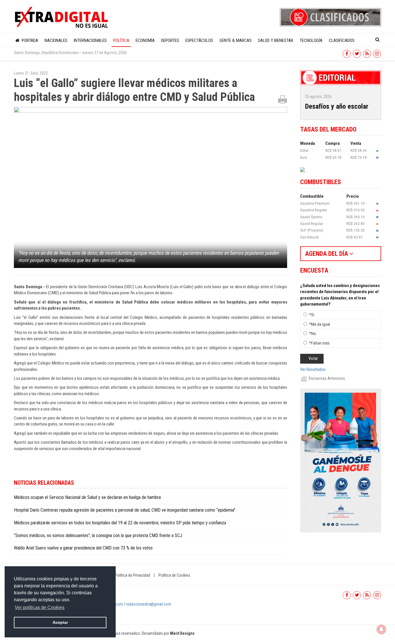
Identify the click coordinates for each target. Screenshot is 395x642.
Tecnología (311, 40)
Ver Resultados (313, 369)
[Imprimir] (282, 99)
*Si (311, 314)
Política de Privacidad (132, 575)
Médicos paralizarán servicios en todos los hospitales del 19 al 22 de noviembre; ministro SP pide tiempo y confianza (120, 523)
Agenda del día (327, 253)
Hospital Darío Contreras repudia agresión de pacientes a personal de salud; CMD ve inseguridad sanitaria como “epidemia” (124, 510)
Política (121, 40)
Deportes (170, 40)
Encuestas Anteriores (327, 378)
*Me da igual (319, 324)
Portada (29, 40)
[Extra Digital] (62, 17)
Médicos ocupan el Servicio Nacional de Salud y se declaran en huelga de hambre (87, 497)
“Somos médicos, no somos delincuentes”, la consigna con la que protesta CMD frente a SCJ (98, 535)
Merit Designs (182, 633)
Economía (145, 40)
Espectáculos (199, 40)
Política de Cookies (174, 575)
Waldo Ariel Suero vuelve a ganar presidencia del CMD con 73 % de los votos (83, 548)
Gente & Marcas (235, 40)
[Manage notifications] (381, 629)
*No (312, 333)
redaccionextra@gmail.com (148, 604)
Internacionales (90, 40)
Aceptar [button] (60, 622)
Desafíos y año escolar (336, 106)
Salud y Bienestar (275, 40)
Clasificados (342, 40)
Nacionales (56, 40)
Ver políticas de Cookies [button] (39, 607)
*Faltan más (319, 343)
